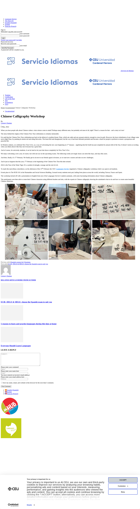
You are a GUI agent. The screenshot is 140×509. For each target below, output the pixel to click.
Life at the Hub (10, 99)
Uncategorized (10, 108)
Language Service (11, 19)
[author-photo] (6, 274)
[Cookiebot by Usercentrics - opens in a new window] (13, 505)
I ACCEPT (122, 480)
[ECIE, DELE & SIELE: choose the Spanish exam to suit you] (12, 298)
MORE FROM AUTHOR (27, 280)
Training (7, 95)
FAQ (6, 104)
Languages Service (62, 169)
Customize (122, 486)
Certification (9, 97)
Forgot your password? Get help (11, 40)
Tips (6, 100)
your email (23, 45)
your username (24, 34)
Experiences (9, 102)
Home (3, 108)
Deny (123, 492)
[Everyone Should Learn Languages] (12, 342)
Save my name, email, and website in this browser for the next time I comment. (28, 383)
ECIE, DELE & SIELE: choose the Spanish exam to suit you (28, 264)
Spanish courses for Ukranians (20, 262)
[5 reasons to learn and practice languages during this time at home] (12, 320)
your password (24, 36)
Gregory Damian (6, 123)
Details (29, 505)
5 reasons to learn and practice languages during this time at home (28, 324)
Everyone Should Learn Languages (16, 346)
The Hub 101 (9, 21)
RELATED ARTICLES (9, 280)
